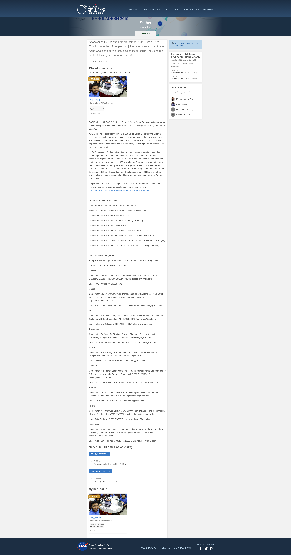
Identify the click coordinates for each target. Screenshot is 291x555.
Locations (170, 9)
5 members (99, 113)
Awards (208, 9)
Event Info (145, 33)
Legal (165, 547)
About (132, 9)
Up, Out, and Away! (97, 109)
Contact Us (182, 547)
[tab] (145, 33)
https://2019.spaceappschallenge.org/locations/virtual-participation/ (119, 190)
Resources (151, 9)
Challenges (190, 9)
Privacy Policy (147, 547)
